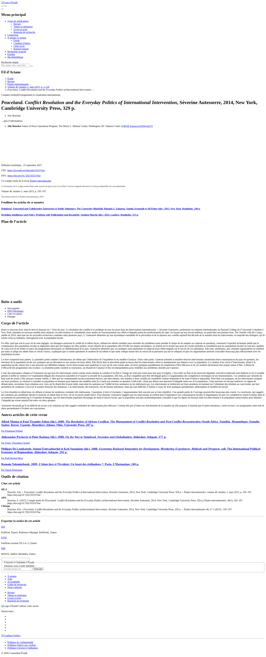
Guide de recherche (16, 584)
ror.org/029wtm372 (143, 126)
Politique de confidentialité (20, 642)
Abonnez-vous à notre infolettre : (20, 566)
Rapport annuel (21, 48)
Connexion (12, 35)
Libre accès (19, 46)
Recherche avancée (16, 51)
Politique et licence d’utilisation (22, 648)
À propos (21, 37)
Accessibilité (13, 581)
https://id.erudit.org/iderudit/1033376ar (26, 170)
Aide (9, 579)
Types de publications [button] (17, 21)
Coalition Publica (22, 43)
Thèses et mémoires (23, 26)
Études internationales (18, 84)
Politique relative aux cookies (21, 645)
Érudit (17, 40)
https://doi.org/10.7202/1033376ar (24, 175)
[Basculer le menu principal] (2, 8)
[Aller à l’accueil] (9, 2)
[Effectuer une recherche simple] (2, 6)
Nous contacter (14, 587)
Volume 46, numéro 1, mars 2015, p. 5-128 (28, 87)
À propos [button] (12, 37)
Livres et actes (20, 29)
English (11, 54)
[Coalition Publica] (10, 635)
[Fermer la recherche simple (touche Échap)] (5, 6)
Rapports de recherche (24, 32)
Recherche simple (9, 62)
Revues (17, 24)
